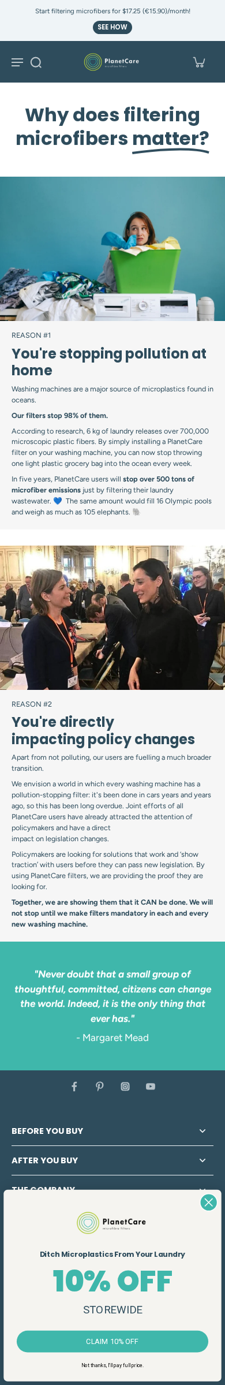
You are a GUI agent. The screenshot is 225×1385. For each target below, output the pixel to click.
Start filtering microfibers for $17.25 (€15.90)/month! (112, 11)
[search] (35, 61)
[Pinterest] (99, 1086)
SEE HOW (112, 27)
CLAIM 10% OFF (112, 1341)
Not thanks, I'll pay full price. (112, 1365)
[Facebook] (74, 1086)
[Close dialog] (208, 1202)
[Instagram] (125, 1086)
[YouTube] (150, 1086)
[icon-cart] (198, 61)
